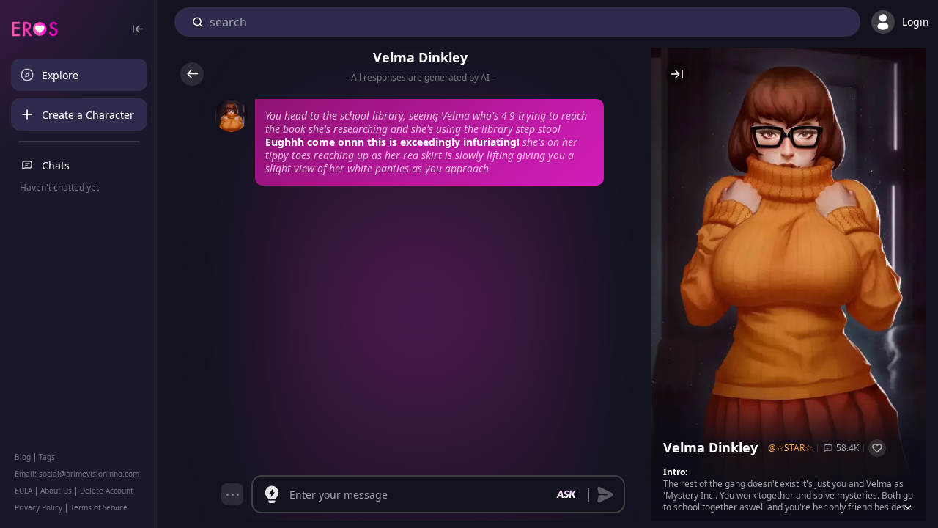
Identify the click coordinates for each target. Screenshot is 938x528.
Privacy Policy (38, 507)
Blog (23, 457)
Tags (47, 457)
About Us (56, 490)
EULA (23, 490)
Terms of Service (99, 507)
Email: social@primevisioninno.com (77, 474)
